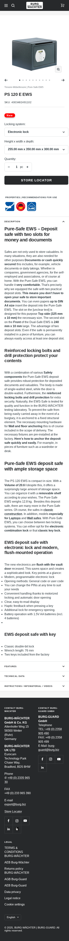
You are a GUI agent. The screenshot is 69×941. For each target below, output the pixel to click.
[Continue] (63, 80)
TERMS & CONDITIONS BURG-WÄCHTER (16, 852)
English (11, 917)
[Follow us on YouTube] (25, 821)
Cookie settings (14, 904)
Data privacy (12, 891)
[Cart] (63, 5)
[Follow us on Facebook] (8, 821)
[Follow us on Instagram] (17, 821)
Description (12, 221)
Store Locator (13, 811)
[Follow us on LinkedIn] (8, 829)
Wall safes (34, 518)
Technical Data (14, 676)
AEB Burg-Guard (15, 885)
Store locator (36, 180)
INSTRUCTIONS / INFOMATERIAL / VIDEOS (28, 686)
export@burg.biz (15, 804)
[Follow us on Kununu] (17, 829)
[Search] (13, 5)
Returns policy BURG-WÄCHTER (16, 870)
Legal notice (12, 898)
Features (10, 666)
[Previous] (6, 80)
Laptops (15, 518)
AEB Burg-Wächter (16, 862)
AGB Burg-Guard (15, 879)
